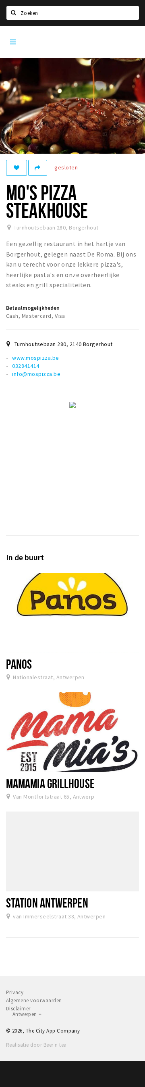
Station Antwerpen (47, 903)
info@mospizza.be (36, 374)
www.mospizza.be (35, 357)
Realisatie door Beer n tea (36, 1044)
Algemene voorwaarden (34, 1000)
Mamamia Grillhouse (50, 783)
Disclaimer (18, 1008)
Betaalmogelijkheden (33, 307)
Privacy (14, 992)
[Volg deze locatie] (16, 168)
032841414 (25, 365)
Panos (19, 664)
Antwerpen (25, 1014)
